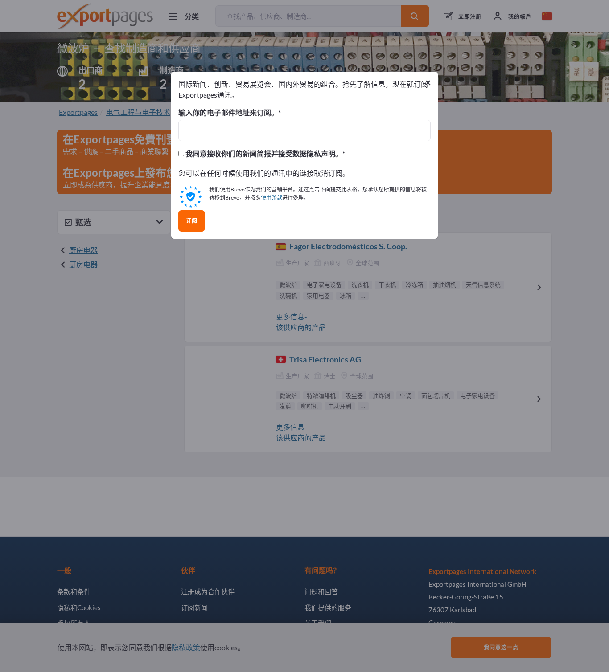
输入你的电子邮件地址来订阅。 (228, 112)
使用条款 (271, 197)
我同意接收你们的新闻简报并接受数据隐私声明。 (263, 153)
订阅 (192, 221)
